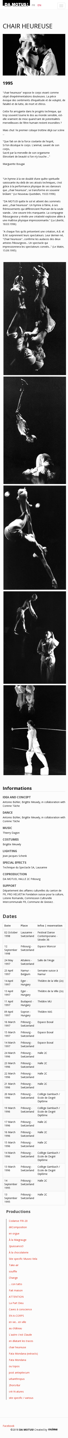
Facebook (8, 1426)
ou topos (14, 1366)
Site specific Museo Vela (23, 1258)
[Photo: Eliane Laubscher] (34, 318)
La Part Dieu (16, 1303)
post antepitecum (19, 1372)
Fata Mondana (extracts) (23, 1353)
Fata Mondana (17, 1360)
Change (13, 1277)
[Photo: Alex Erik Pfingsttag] (34, 537)
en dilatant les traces (21, 1341)
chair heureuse (17, 1347)
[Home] (16, 4)
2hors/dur (14, 1385)
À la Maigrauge (17, 1239)
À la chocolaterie (18, 1252)
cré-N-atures (16, 1391)
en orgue (14, 1233)
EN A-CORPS (16, 1315)
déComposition (18, 1227)
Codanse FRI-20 (18, 1221)
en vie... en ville (17, 1322)
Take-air (13, 1265)
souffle (13, 1271)
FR (33, 5)
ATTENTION (16, 1296)
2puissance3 (16, 1246)
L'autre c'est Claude (20, 1334)
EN (39, 5)
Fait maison (16, 1290)
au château (15, 1328)
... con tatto (15, 1284)
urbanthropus (17, 1379)
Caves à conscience (20, 1309)
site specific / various (21, 1398)
